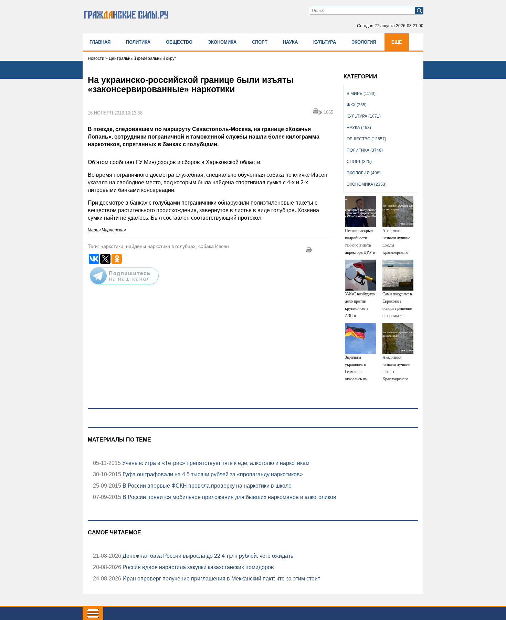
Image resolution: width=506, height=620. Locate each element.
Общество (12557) (366, 139)
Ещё (396, 42)
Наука (290, 42)
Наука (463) (359, 127)
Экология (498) (364, 173)
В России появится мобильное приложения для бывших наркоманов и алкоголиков (228, 497)
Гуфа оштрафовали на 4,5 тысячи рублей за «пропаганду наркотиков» (212, 474)
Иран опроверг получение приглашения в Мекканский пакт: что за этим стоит (220, 578)
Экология (363, 42)
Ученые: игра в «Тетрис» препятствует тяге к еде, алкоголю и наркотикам (215, 463)
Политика (138, 42)
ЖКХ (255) (357, 104)
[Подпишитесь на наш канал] (124, 285)
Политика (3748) (365, 150)
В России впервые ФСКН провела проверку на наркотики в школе (206, 486)
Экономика (222, 42)
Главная (99, 42)
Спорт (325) (359, 161)
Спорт (259, 42)
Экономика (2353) (367, 184)
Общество (179, 42)
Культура (324, 42)
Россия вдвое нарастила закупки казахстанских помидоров (197, 567)
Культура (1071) (364, 116)
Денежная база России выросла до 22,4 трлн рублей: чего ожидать (207, 556)
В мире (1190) (361, 93)
